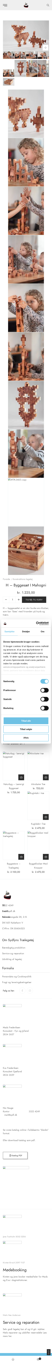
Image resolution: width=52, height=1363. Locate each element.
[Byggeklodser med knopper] (38, 845)
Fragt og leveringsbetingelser (16, 982)
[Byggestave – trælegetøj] (13, 845)
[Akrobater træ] (38, 766)
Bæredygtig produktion (13, 947)
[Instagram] (30, 991)
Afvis (26, 737)
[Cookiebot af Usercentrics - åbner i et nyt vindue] (37, 623)
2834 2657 (8, 1034)
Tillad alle (26, 720)
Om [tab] (42, 631)
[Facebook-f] (22, 991)
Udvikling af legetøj (12, 959)
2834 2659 (8, 1075)
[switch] (44, 690)
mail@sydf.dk (10, 1115)
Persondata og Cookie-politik (16, 976)
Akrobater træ (38, 784)
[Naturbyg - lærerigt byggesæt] (13, 766)
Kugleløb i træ (38, 824)
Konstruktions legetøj (23, 579)
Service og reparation (13, 953)
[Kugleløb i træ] (38, 805)
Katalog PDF (16, 1155)
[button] (21, 777)
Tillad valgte (26, 729)
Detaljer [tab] (26, 631)
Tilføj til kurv (34, 599)
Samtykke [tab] (9, 631)
